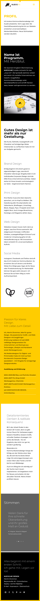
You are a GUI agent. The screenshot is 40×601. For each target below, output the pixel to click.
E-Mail (6, 586)
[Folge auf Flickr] (20, 592)
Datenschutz (24, 586)
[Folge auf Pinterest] (16, 592)
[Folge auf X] (12, 592)
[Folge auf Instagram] (5, 592)
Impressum (14, 586)
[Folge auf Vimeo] (24, 592)
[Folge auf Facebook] (9, 592)
